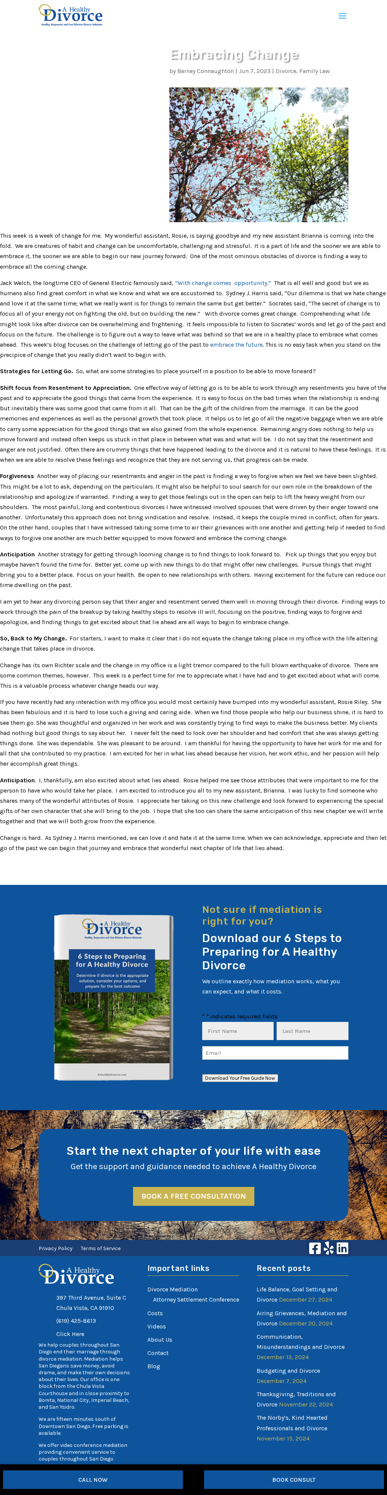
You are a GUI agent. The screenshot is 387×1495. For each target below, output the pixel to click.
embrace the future (236, 344)
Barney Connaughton (205, 71)
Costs (155, 1313)
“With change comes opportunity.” (223, 283)
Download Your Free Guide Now (240, 1078)
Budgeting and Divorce (288, 1370)
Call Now (93, 1479)
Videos (156, 1326)
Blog (153, 1366)
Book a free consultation (193, 1196)
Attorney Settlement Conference (196, 1299)
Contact (158, 1352)
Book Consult (294, 1479)
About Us (159, 1339)
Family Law (314, 71)
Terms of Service (101, 1249)
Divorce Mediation (172, 1289)
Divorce (286, 71)
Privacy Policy (56, 1249)
